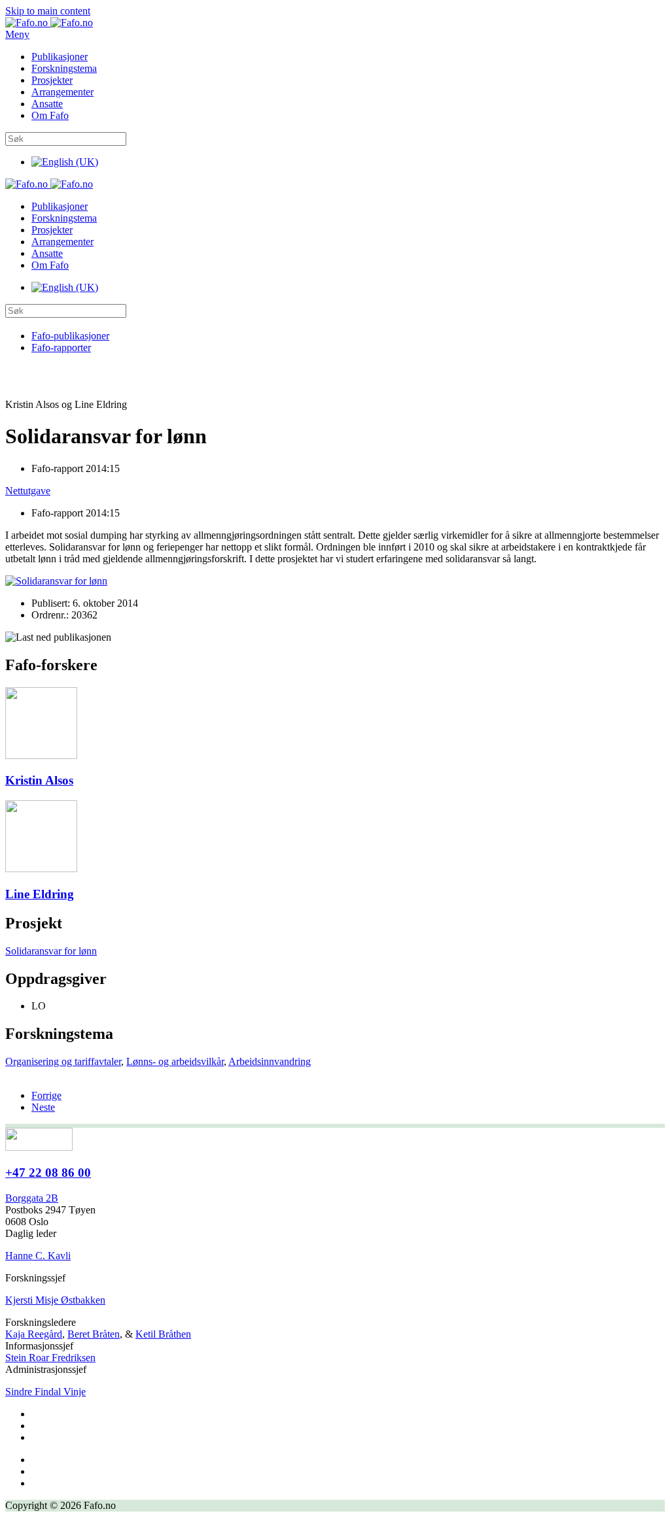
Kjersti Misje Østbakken (55, 1300)
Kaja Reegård (33, 1334)
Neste (43, 1107)
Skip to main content (47, 10)
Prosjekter (52, 80)
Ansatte (47, 103)
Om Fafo (50, 115)
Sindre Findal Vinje (45, 1391)
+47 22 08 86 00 (48, 1172)
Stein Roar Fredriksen (50, 1357)
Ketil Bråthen (163, 1334)
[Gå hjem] (49, 22)
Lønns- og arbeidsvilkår (175, 1061)
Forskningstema (64, 68)
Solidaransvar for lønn (51, 950)
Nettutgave (27, 490)
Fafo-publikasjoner (70, 335)
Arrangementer (62, 91)
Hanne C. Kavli (38, 1255)
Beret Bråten (93, 1334)
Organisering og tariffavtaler (63, 1061)
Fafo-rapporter (61, 347)
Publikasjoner (59, 56)
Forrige (46, 1095)
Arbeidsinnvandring (269, 1061)
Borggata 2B (31, 1198)
